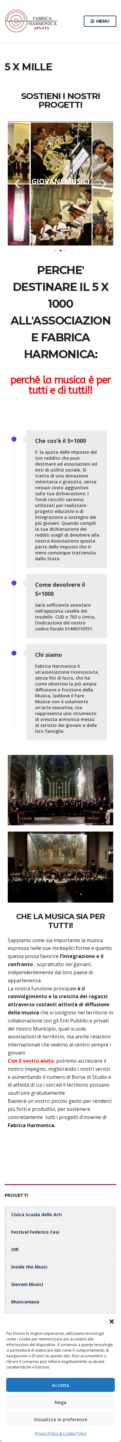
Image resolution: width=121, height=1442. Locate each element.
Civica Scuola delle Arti (36, 1214)
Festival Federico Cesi (35, 1232)
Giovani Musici (27, 1284)
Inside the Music (29, 1267)
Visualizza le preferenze (60, 1419)
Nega (60, 1402)
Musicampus (25, 1302)
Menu (102, 21)
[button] (112, 1321)
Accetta (60, 1385)
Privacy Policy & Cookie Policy (61, 1433)
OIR (15, 1249)
